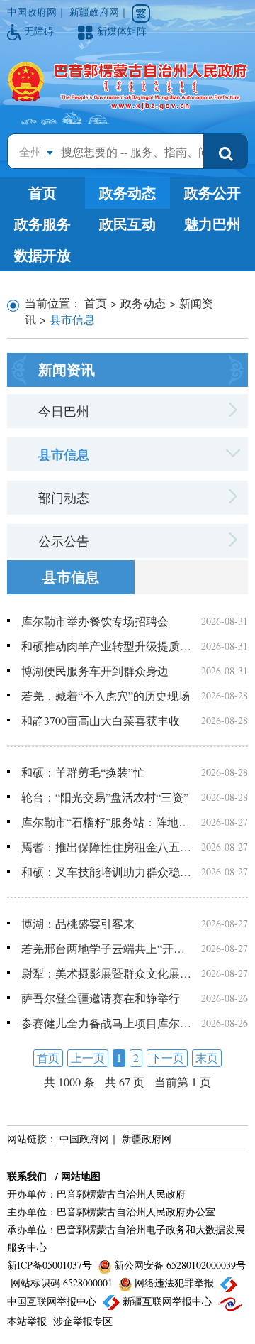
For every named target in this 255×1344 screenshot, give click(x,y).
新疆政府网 (94, 11)
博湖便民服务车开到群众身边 (95, 670)
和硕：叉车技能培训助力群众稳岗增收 (106, 871)
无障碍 (40, 31)
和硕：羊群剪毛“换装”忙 (82, 772)
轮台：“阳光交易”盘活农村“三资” (104, 797)
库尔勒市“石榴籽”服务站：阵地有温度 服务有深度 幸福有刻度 (106, 821)
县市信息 (63, 454)
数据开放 (42, 255)
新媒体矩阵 (122, 31)
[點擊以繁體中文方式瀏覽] (141, 13)
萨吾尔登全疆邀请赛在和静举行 (100, 997)
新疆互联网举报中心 (167, 1301)
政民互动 (127, 224)
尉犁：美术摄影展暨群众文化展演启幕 (106, 973)
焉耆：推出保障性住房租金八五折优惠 (106, 846)
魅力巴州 (212, 224)
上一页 (88, 1057)
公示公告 (63, 541)
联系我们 (27, 1176)
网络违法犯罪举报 (174, 1282)
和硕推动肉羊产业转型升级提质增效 (106, 645)
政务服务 (42, 224)
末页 (207, 1057)
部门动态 (63, 497)
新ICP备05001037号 (51, 1265)
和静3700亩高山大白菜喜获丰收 (100, 720)
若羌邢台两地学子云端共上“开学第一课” (106, 948)
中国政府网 (32, 11)
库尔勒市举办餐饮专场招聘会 (95, 620)
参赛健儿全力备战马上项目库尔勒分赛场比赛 (106, 1022)
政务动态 (127, 192)
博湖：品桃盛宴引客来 (78, 923)
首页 (42, 192)
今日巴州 (63, 411)
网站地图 (81, 1176)
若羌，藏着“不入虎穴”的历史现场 (105, 695)
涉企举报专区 (83, 1321)
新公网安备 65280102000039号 (178, 1265)
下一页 (167, 1057)
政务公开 (212, 192)
